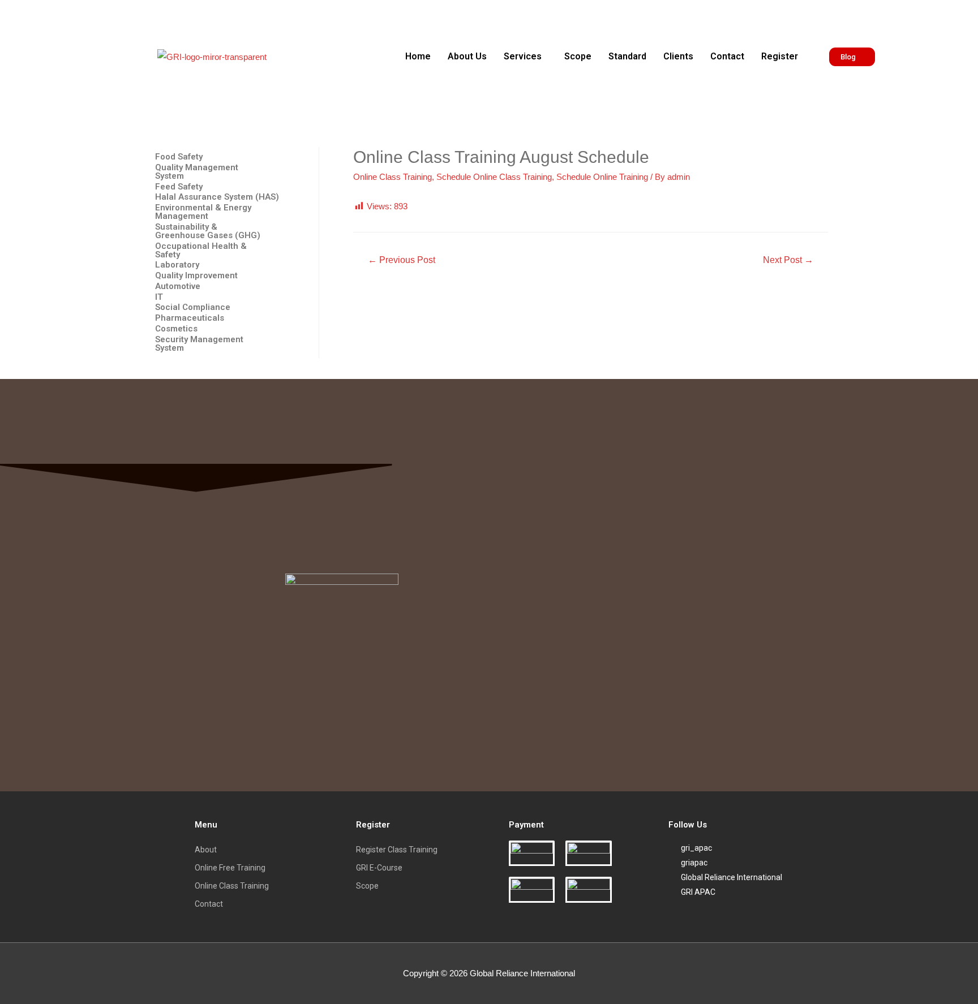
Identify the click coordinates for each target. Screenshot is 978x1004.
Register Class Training (396, 849)
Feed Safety (179, 187)
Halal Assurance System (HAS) (217, 197)
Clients (678, 56)
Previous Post (401, 260)
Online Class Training (392, 177)
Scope (577, 56)
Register (779, 56)
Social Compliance (192, 307)
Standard (627, 56)
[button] (525, 57)
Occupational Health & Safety (201, 250)
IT (159, 297)
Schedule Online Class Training (494, 177)
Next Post (788, 260)
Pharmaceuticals (189, 318)
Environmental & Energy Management (203, 212)
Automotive (177, 286)
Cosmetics (176, 329)
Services (523, 56)
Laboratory (177, 265)
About (206, 849)
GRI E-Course (379, 867)
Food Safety (179, 157)
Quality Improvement (196, 276)
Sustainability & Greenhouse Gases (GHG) (207, 231)
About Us (467, 56)
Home (418, 56)
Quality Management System (196, 171)
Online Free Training (230, 867)
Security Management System (199, 343)
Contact (727, 56)
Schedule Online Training (602, 177)
